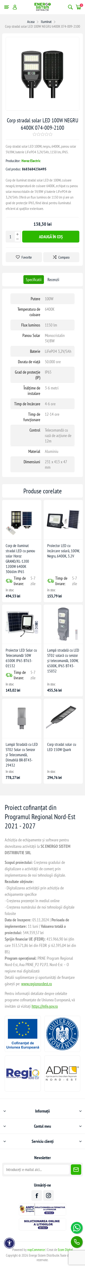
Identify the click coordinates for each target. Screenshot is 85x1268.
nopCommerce (36, 1249)
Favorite (26, 257)
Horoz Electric (31, 160)
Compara (63, 257)
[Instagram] (48, 1195)
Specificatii (34, 279)
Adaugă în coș (51, 236)
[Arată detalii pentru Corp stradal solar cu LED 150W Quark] (63, 718)
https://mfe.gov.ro (45, 1006)
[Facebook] (36, 1195)
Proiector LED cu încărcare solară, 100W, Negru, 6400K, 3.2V (63, 551)
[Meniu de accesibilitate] (9, 1243)
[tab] (33, 279)
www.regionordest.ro (36, 983)
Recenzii (53, 279)
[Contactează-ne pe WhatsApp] (77, 1228)
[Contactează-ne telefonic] (77, 1242)
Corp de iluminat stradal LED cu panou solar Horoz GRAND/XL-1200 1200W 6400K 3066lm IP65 (20, 558)
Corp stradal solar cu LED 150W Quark (61, 747)
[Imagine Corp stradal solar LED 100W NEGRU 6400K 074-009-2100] (42, 109)
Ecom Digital (65, 1249)
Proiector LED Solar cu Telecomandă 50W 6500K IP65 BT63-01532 (21, 658)
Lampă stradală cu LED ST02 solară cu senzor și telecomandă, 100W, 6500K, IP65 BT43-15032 (63, 661)
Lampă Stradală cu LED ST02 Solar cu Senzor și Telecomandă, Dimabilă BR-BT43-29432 (22, 755)
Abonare (76, 1169)
